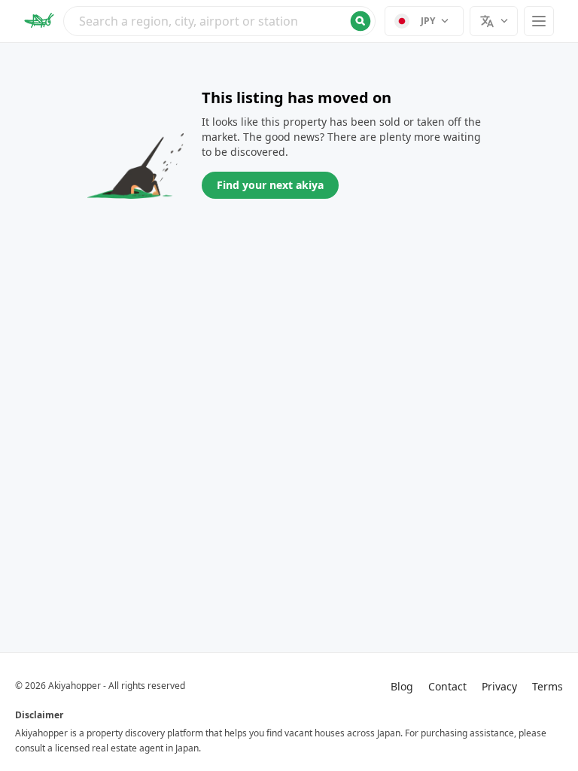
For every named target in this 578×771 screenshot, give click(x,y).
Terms (547, 686)
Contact (447, 686)
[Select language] (494, 21)
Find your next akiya (270, 185)
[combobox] (219, 21)
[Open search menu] (219, 21)
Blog (402, 686)
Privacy (499, 686)
